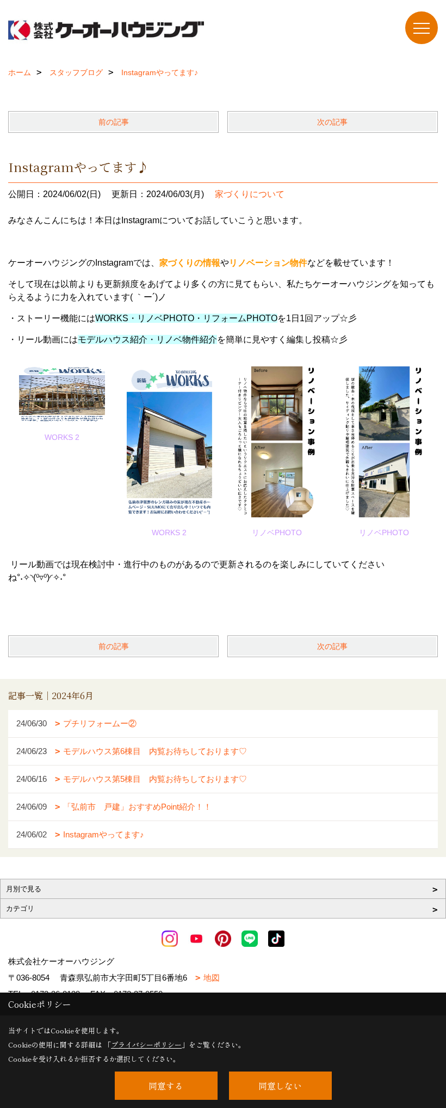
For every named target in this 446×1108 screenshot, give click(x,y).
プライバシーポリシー (146, 1044)
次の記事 (332, 122)
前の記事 (113, 122)
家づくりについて (249, 194)
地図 (211, 977)
